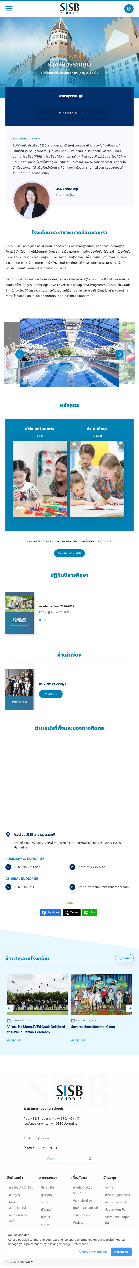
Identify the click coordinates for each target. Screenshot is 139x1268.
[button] (71, 114)
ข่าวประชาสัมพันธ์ (115, 1202)
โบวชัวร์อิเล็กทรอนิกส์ (17, 1205)
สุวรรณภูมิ (47, 1195)
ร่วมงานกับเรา (81, 1215)
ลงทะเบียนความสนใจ (18, 1218)
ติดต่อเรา (78, 1222)
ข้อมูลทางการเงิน (115, 1209)
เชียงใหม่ (46, 1209)
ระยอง (45, 1224)
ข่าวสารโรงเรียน (82, 1200)
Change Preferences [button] (93, 1252)
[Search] (90, 1158)
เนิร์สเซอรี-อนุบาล (39, 429)
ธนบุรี (44, 1202)
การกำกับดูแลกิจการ (117, 1195)
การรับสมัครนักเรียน (21, 1187)
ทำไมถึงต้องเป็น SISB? (82, 1190)
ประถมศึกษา (97, 429)
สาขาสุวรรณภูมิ (15, 1040)
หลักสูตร (14, 1195)
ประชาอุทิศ (47, 1187)
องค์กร (109, 1187)
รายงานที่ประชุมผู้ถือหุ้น (117, 1220)
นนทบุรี (45, 1217)
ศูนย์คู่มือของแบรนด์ (85, 1208)
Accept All (121, 1252)
